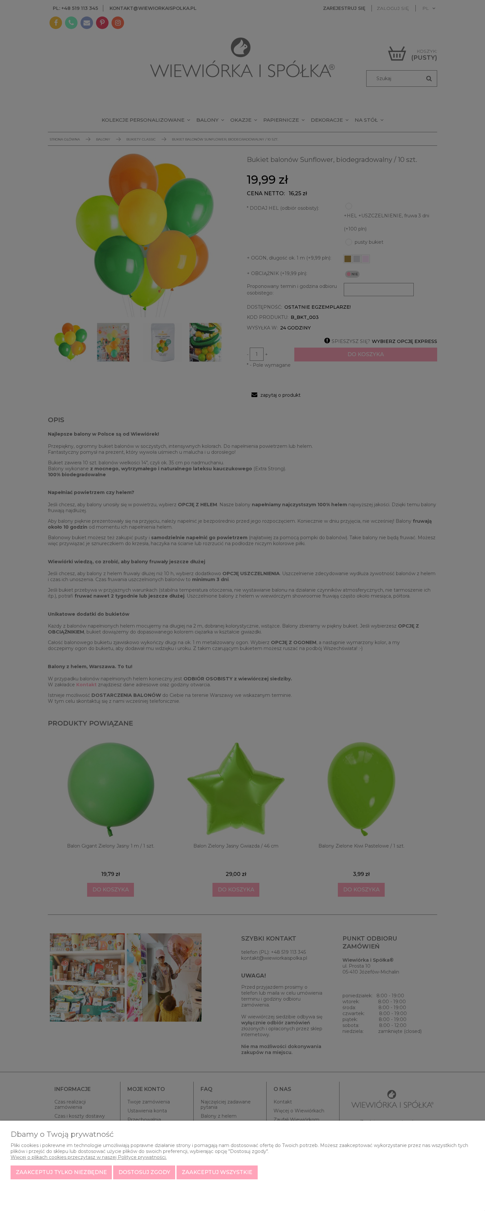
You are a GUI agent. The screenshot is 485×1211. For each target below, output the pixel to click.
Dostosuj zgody (144, 1172)
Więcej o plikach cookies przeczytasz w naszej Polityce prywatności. (89, 1157)
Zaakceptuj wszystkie (217, 1172)
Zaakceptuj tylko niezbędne (61, 1172)
